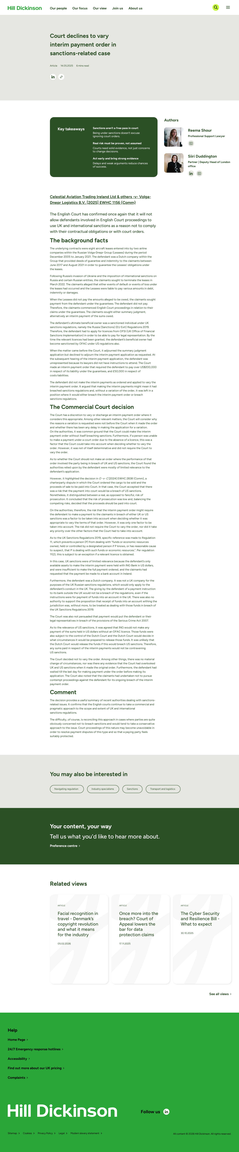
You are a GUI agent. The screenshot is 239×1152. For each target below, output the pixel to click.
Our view (100, 8)
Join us (117, 8)
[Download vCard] (191, 143)
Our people (58, 8)
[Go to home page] (25, 8)
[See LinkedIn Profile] (53, 77)
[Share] (61, 77)
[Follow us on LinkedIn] (166, 1112)
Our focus (79, 8)
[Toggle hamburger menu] (228, 7)
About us (135, 8)
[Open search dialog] (215, 7)
